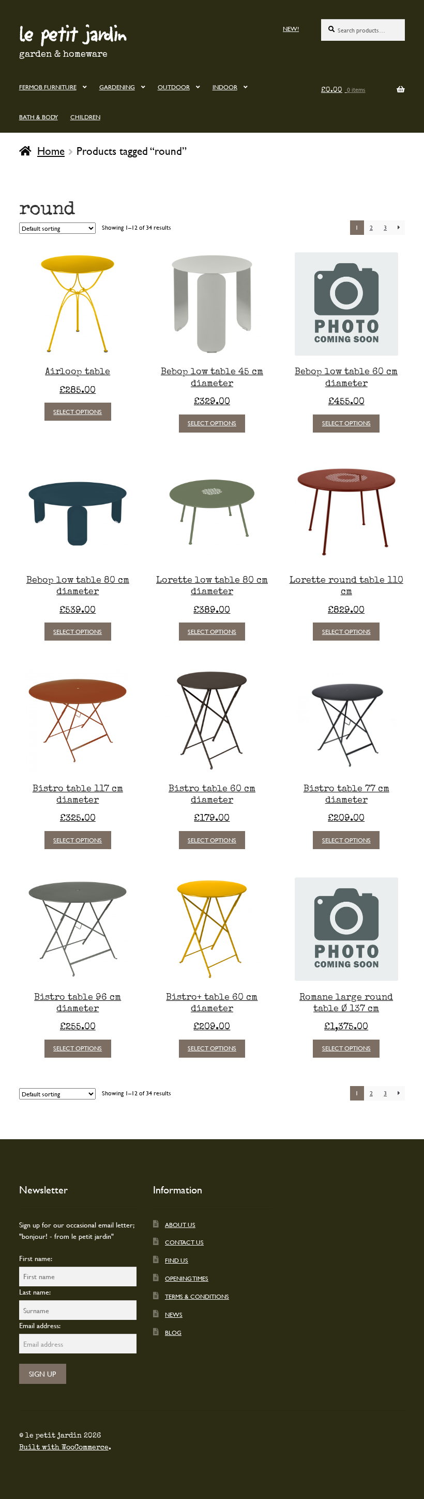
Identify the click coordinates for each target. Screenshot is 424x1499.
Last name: (35, 1291)
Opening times (186, 1278)
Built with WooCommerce (64, 1447)
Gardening (117, 86)
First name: (35, 1258)
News (174, 1314)
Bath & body (38, 116)
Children (85, 116)
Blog (173, 1332)
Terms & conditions (197, 1296)
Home (51, 150)
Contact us (184, 1242)
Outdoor (174, 86)
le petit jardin (73, 33)
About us (180, 1224)
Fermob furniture (48, 86)
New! (291, 28)
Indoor (225, 86)
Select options (77, 411)
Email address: (39, 1325)
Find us (176, 1260)
